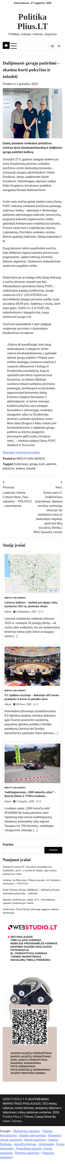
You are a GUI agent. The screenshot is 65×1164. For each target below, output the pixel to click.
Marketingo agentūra (26, 1131)
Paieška (8, 844)
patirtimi (51, 464)
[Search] (58, 46)
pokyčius (8, 468)
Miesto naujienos (35, 1139)
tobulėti (31, 468)
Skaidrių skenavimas (32, 1135)
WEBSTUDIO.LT (13, 1099)
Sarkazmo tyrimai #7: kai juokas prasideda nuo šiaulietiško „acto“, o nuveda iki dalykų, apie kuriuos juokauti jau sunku (30, 870)
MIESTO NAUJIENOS (30, 458)
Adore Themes (12, 1121)
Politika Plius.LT (32, 21)
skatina (20, 468)
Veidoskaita (46, 1144)
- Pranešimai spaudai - (29, 1148)
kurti (41, 464)
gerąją (33, 464)
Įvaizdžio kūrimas (25, 1144)
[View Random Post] (52, 46)
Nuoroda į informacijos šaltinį (21, 452)
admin (8, 612)
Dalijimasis (21, 464)
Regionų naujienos (27, 1153)
